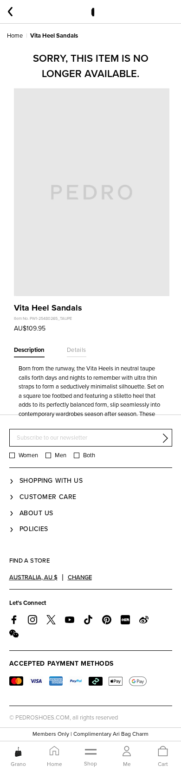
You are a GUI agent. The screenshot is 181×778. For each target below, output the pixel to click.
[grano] (18, 751)
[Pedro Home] (92, 11)
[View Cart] (163, 752)
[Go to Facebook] (14, 619)
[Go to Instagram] (32, 619)
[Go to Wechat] (14, 633)
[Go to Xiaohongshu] (125, 619)
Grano (18, 764)
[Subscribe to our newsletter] (165, 438)
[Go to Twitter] (51, 619)
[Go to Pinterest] (106, 619)
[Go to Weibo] (144, 619)
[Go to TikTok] (88, 619)
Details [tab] (76, 350)
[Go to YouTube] (69, 619)
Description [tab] (29, 350)
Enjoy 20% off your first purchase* (90, 740)
